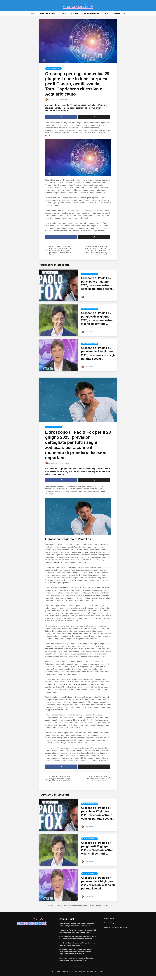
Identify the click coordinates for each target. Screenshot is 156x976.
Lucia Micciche (52, 99)
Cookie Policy (109, 923)
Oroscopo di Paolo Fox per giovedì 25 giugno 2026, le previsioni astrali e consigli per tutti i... (97, 318)
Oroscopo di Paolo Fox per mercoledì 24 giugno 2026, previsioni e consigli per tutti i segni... (98, 353)
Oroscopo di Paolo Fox (91, 13)
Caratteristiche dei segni (48, 13)
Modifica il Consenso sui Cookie (116, 927)
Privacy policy (109, 918)
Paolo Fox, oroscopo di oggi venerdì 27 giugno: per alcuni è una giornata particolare (78, 905)
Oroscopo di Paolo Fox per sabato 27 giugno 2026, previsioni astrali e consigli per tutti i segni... (97, 283)
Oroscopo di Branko (112, 13)
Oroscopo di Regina (70, 13)
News (33, 13)
